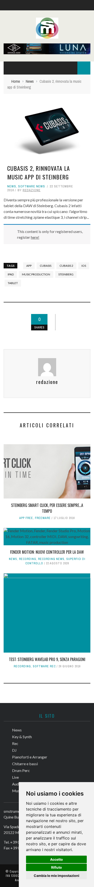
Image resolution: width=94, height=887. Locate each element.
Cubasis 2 (66, 265)
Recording (27, 559)
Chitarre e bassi (25, 763)
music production (36, 274)
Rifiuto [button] (56, 867)
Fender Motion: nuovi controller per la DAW (47, 552)
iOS (83, 265)
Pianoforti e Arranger (29, 757)
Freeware (43, 518)
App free (26, 518)
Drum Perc (21, 770)
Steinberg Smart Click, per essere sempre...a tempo (47, 508)
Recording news (51, 559)
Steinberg (66, 274)
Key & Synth (22, 736)
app (29, 265)
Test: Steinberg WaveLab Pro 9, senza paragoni (47, 659)
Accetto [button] (56, 859)
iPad (11, 274)
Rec (15, 743)
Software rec (44, 666)
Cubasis (45, 265)
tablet (13, 283)
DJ (14, 750)
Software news (31, 186)
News (11, 186)
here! (35, 237)
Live (15, 777)
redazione (31, 190)
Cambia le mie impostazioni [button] (56, 875)
